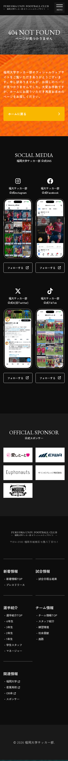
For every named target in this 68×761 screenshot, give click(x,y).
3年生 (9, 627)
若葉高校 (11, 687)
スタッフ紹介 (46, 621)
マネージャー (14, 651)
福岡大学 (11, 681)
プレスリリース (15, 585)
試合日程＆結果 (47, 579)
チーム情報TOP (47, 615)
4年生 (9, 621)
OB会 (9, 693)
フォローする (15, 268)
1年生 (9, 639)
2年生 (9, 633)
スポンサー (12, 699)
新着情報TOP (14, 579)
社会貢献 (43, 633)
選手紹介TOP (14, 615)
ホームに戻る (17, 114)
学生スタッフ (14, 645)
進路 (41, 639)
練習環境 (43, 627)
